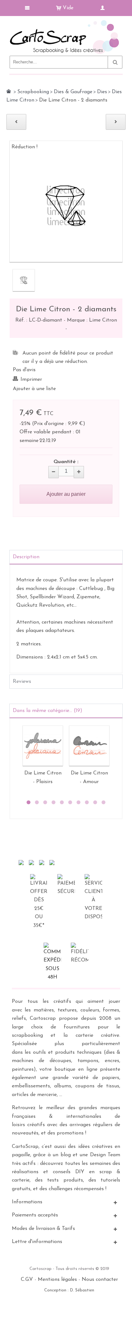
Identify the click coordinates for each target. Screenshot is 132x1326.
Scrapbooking (33, 91)
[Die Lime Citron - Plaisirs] (43, 746)
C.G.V (27, 1279)
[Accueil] (8, 91)
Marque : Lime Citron (92, 320)
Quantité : (66, 461)
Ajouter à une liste (34, 388)
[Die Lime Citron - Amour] (89, 746)
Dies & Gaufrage (73, 91)
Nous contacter (100, 1279)
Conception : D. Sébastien (69, 1290)
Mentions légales (57, 1279)
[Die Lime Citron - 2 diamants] (24, 280)
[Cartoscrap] (66, 22)
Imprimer (31, 379)
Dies (102, 91)
